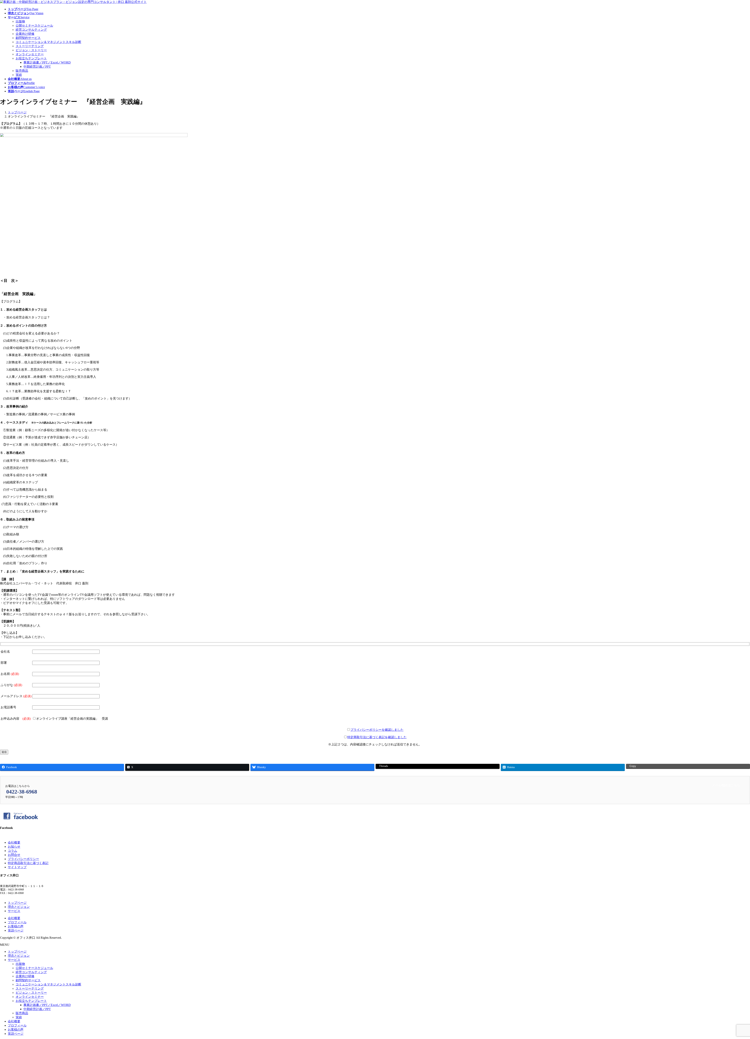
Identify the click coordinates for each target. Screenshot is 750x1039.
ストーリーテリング (30, 46)
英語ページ (15, 930)
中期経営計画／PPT (37, 66)
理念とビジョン (19, 906)
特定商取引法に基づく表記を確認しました (377, 737)
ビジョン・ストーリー (31, 50)
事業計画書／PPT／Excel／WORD (47, 62)
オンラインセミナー (30, 54)
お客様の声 (15, 926)
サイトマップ (17, 867)
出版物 (20, 21)
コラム (12, 850)
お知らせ (14, 846)
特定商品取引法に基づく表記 (28, 863)
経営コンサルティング (31, 29)
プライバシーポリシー (23, 859)
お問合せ (14, 854)
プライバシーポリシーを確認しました (377, 729)
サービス (14, 911)
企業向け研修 (25, 33)
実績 (19, 74)
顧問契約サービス (28, 37)
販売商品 (22, 70)
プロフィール (17, 922)
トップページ (17, 902)
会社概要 (14, 842)
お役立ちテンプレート (31, 58)
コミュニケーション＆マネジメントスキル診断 (48, 42)
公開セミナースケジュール (34, 25)
